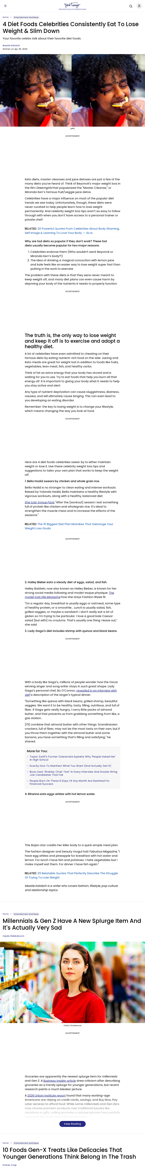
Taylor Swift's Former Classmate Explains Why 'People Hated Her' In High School (73, 758)
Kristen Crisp (10, 1165)
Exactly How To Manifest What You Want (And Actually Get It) (70, 765)
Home (6, 17)
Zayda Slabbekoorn (13, 936)
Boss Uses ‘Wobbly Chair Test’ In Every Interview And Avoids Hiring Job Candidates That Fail (73, 773)
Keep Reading (72, 1123)
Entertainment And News (26, 17)
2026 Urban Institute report (46, 1096)
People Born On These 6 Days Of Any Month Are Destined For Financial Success (70, 782)
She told (39, 502)
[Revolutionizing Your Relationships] (72, 5)
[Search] (130, 6)
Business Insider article (59, 1081)
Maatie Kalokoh (11, 45)
